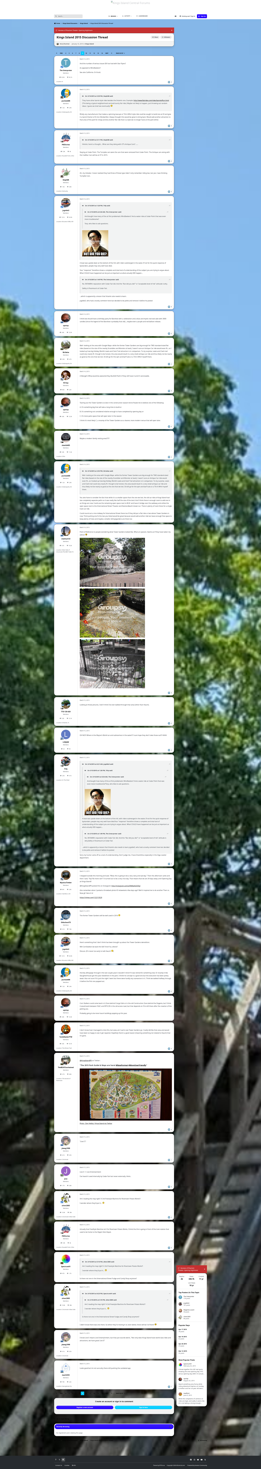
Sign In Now (143, 1407)
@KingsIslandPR (86, 1061)
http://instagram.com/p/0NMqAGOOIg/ (125, 886)
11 (90, 53)
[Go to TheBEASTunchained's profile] (66, 1060)
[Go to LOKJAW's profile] (66, 734)
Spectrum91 (66, 1266)
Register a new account (85, 1407)
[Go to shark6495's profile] (66, 438)
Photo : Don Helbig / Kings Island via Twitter (96, 1123)
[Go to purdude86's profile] (66, 93)
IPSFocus (162, 1465)
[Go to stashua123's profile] (66, 531)
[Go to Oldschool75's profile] (66, 915)
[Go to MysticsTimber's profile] (66, 875)
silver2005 (66, 1206)
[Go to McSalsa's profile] (66, 345)
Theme (155, 1465)
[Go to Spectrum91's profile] (66, 1259)
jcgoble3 (65, 210)
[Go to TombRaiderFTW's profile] (66, 1029)
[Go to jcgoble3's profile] (66, 203)
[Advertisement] (191, 1421)
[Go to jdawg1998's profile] (66, 1141)
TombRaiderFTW (65, 1037)
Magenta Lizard (189, 1310)
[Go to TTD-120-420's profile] (66, 704)
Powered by (197, 1465)
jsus (65, 1179)
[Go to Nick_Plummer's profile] (58, 44)
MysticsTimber (66, 883)
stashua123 (65, 539)
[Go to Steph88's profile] (66, 172)
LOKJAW (66, 742)
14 (102, 53)
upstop (66, 326)
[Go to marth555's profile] (66, 1367)
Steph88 (66, 180)
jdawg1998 (66, 1148)
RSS (74, 1465)
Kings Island (89, 44)
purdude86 (66, 101)
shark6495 (66, 445)
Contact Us (58, 1465)
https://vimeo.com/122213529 (91, 897)
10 (86, 53)
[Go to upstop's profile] (66, 318)
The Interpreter (66, 70)
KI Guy (65, 383)
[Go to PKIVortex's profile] (66, 137)
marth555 (66, 1375)
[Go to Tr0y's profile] (66, 761)
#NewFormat (122, 1065)
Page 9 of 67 (119, 53)
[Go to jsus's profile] (66, 1171)
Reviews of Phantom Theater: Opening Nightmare (75, 30)
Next (106, 53)
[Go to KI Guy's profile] (66, 375)
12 (94, 53)
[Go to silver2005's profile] (66, 1198)
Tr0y (65, 769)
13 (98, 53)
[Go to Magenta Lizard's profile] (180, 1310)
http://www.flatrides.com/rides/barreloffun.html (151, 100)
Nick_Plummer (65, 44)
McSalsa (66, 352)
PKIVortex (66, 145)
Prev (61, 53)
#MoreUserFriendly (137, 1065)
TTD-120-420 (66, 712)
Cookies (67, 1465)
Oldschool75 (66, 922)
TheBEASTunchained (66, 1067)
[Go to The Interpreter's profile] (66, 63)
